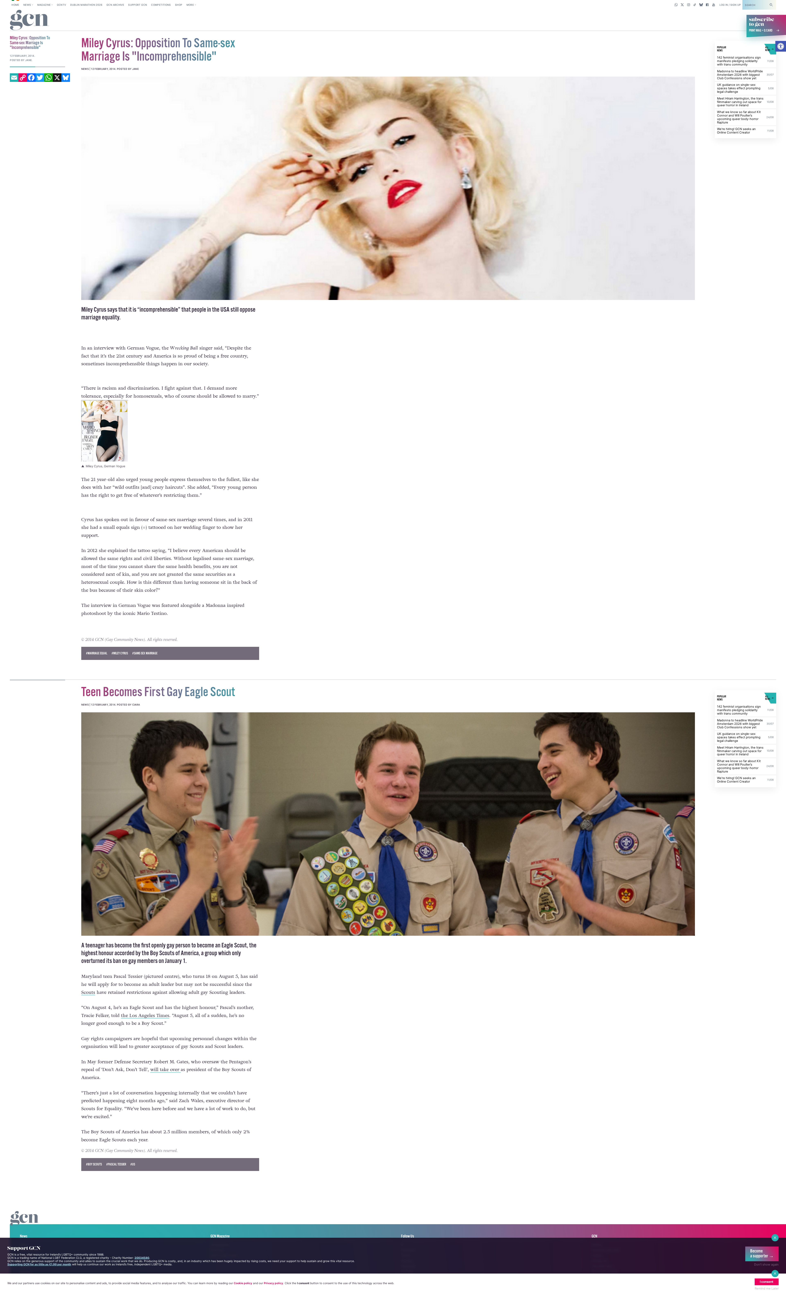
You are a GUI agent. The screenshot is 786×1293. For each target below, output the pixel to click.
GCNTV (61, 4)
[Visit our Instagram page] (688, 4)
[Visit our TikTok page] (695, 4)
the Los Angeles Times (145, 1015)
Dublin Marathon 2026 (86, 4)
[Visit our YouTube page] (713, 4)
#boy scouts (94, 1164)
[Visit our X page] (682, 4)
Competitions (161, 4)
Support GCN (137, 4)
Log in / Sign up (730, 4)
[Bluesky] (65, 77)
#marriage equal (96, 653)
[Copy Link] (22, 77)
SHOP (178, 4)
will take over (165, 1069)
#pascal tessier (116, 1164)
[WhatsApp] (48, 77)
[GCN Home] (29, 20)
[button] (780, 46)
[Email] (14, 77)
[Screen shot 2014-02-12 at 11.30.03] (388, 188)
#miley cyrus (120, 653)
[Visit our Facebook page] (707, 4)
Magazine (44, 4)
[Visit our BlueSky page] (701, 4)
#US (132, 1164)
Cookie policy (243, 1283)
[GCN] (25, 1223)
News (27, 4)
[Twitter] (40, 77)
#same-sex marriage (144, 653)
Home (15, 4)
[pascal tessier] (388, 824)
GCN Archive (115, 4)
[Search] (771, 5)
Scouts (88, 992)
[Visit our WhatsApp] (676, 4)
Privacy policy (273, 1283)
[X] (57, 77)
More (190, 4)
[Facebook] (31, 77)
